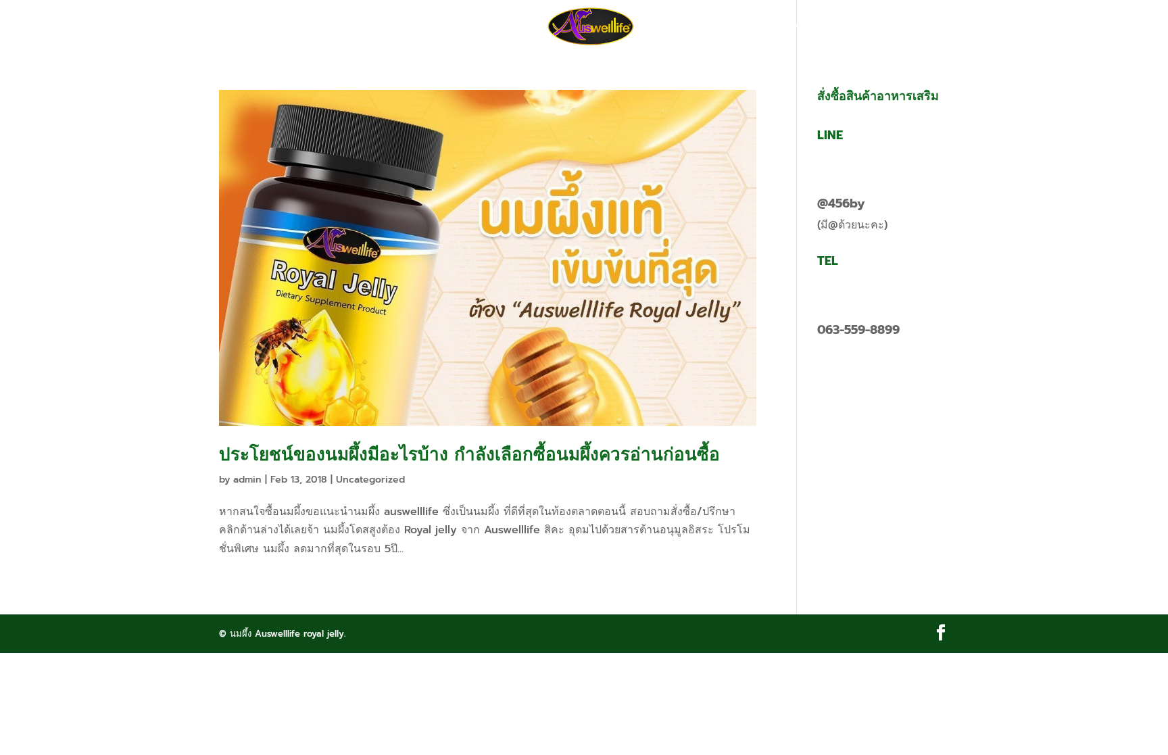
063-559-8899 (858, 329)
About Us (504, 27)
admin (247, 479)
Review (673, 27)
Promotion (426, 27)
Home (358, 27)
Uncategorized (370, 479)
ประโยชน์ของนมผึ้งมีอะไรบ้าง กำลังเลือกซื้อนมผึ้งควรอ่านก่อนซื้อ (469, 454)
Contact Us (792, 27)
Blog (725, 27)
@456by (841, 203)
